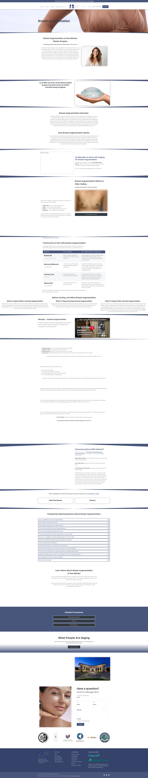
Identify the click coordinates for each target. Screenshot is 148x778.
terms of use (87, 721)
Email (78, 704)
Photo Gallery (74, 756)
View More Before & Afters (91, 214)
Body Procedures (58, 758)
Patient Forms (74, 760)
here (92, 1)
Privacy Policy (52, 776)
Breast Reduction (74, 625)
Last (94, 702)
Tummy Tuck (49, 274)
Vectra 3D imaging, (56, 213)
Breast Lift (48, 256)
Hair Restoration (58, 760)
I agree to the (84, 721)
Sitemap (39, 776)
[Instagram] (107, 775)
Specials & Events (75, 754)
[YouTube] (109, 775)
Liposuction (48, 283)
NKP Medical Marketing (75, 776)
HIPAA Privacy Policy (45, 776)
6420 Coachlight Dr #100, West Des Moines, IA (60, 672)
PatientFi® (102, 453)
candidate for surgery (61, 73)
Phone (95, 704)
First (77, 702)
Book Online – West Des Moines (76, 762)
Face (56, 754)
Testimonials (74, 758)
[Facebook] (104, 775)
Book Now (105, 6)
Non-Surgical (58, 756)
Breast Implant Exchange (74, 617)
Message (79, 710)
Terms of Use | (58, 776)
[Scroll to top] (145, 772)
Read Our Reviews (74, 647)
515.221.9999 (98, 6)
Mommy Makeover (51, 264)
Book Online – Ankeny (76, 765)
